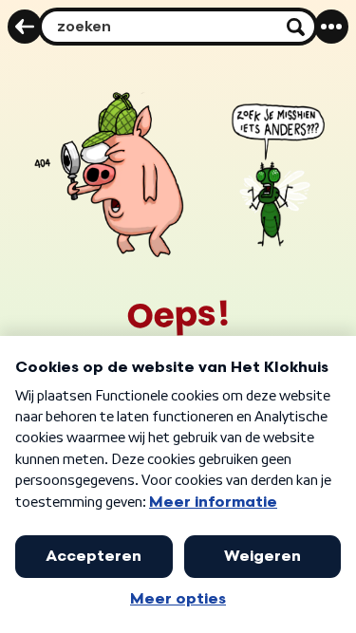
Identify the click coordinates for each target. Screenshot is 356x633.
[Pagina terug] (25, 26)
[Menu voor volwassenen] (331, 26)
